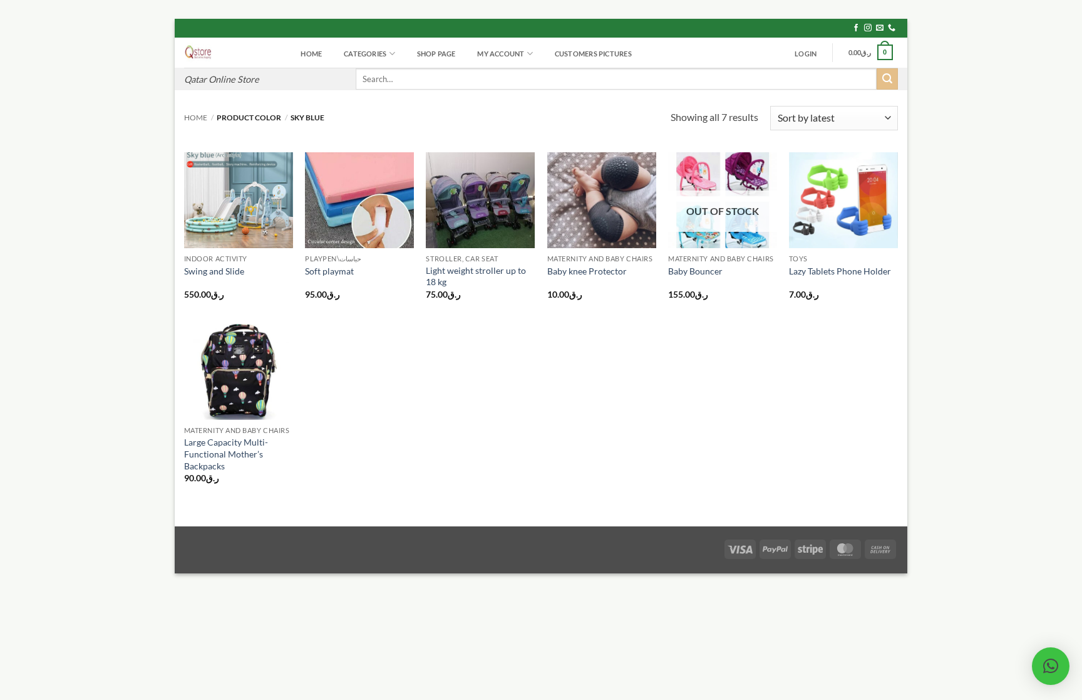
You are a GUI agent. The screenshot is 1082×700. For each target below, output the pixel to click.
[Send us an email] (880, 28)
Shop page (436, 54)
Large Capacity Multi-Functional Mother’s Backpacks (226, 454)
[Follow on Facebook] (856, 28)
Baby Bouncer (695, 271)
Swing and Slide (214, 271)
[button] (806, 54)
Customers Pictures (593, 54)
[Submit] (887, 79)
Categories (365, 54)
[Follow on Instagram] (868, 28)
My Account (500, 54)
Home (311, 54)
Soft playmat (329, 271)
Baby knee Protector (587, 271)
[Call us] (891, 28)
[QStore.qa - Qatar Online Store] (230, 53)
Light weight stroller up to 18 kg (476, 276)
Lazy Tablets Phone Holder (840, 271)
